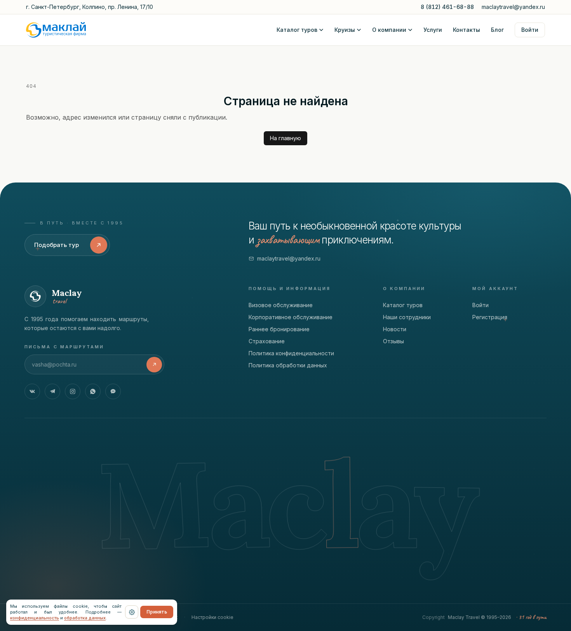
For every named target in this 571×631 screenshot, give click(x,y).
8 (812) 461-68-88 (447, 6)
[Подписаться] (154, 364)
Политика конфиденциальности (291, 353)
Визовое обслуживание (281, 305)
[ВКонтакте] (32, 391)
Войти (529, 29)
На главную (285, 138)
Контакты (466, 29)
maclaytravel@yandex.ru (513, 6)
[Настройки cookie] (131, 612)
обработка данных (85, 618)
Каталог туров (297, 29)
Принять (156, 612)
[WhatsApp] (93, 391)
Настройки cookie (212, 617)
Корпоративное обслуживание (291, 317)
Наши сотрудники (407, 317)
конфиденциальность (34, 618)
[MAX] (113, 391)
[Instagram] (72, 391)
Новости (394, 329)
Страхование (267, 341)
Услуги (432, 29)
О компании (389, 29)
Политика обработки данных (288, 365)
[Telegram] (52, 391)
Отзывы (393, 341)
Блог (497, 29)
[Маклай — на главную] (56, 30)
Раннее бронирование (279, 329)
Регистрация (489, 317)
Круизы (344, 29)
